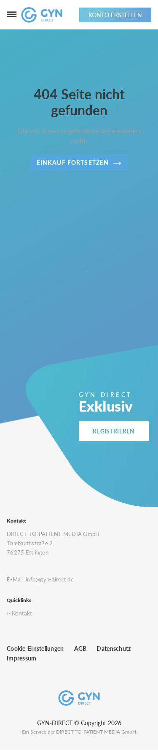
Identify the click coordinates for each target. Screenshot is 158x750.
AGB (80, 648)
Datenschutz (113, 648)
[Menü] (12, 14)
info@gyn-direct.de (50, 579)
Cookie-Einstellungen (35, 648)
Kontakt (22, 613)
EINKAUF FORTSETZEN (73, 162)
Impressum (22, 658)
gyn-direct (54, 722)
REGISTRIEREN (113, 431)
